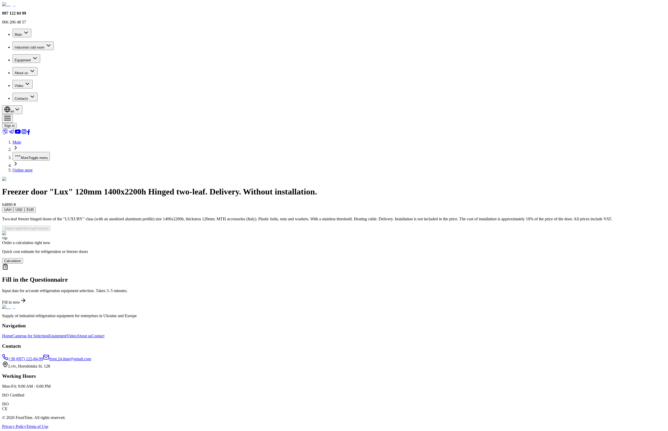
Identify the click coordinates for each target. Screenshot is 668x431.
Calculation (12, 261)
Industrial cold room (29, 47)
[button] (334, 284)
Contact (98, 336)
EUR (30, 210)
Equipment (23, 60)
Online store (23, 170)
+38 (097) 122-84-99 (25, 359)
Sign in (9, 126)
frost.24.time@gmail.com (70, 359)
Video (19, 86)
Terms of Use (37, 426)
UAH (7, 210)
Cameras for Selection (30, 336)
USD (18, 210)
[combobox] (12, 109)
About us (21, 73)
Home (7, 336)
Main (18, 35)
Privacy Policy (14, 426)
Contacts (21, 99)
